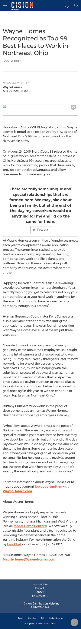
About (40, 591)
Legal (20, 618)
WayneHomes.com (17, 491)
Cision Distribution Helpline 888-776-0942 (41, 605)
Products (40, 588)
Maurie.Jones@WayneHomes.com (29, 559)
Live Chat (14, 544)
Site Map (32, 618)
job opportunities (48, 486)
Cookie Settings (56, 618)
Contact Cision (40, 584)
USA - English (11, 60)
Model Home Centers (30, 526)
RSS (42, 618)
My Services (39, 595)
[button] (66, 5)
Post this (42, 229)
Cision (45, 623)
